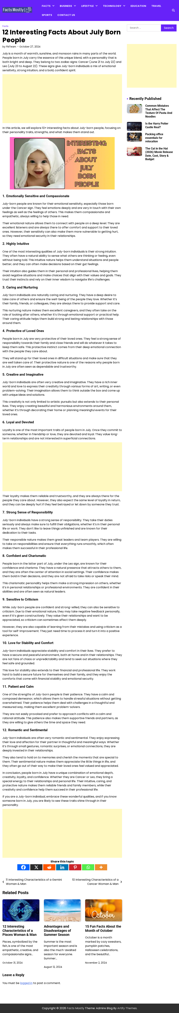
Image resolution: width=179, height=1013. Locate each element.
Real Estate (67, 21)
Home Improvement (94, 14)
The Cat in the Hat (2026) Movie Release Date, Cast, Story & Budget (159, 154)
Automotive (110, 14)
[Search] (173, 10)
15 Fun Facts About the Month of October (103, 928)
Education (138, 6)
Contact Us (66, 15)
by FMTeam (9, 46)
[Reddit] (49, 867)
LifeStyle (87, 6)
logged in (26, 983)
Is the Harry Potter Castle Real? (156, 125)
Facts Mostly (75, 1008)
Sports (47, 15)
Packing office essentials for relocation (154, 138)
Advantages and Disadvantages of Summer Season (57, 930)
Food (84, 21)
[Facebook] (23, 867)
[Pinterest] (75, 867)
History (46, 27)
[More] (101, 867)
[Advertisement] (62, 98)
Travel (156, 6)
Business (66, 6)
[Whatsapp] (88, 867)
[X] (36, 867)
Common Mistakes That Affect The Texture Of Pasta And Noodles (158, 111)
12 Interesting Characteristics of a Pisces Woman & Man (19, 930)
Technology (112, 6)
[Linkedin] (62, 867)
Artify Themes (127, 1008)
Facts (46, 6)
